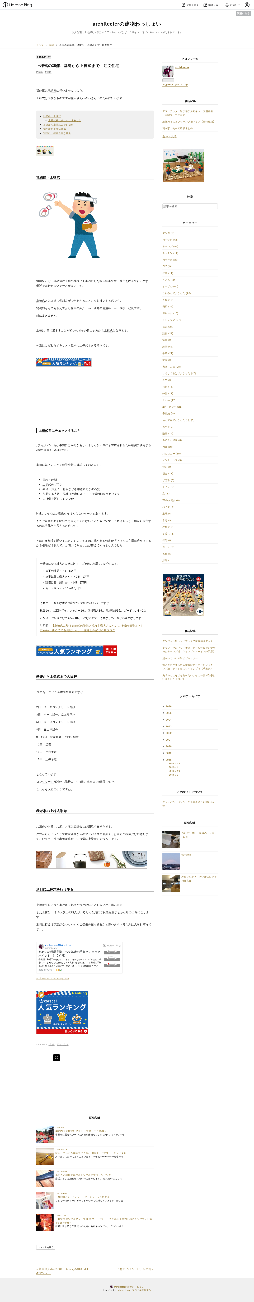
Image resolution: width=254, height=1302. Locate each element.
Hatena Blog (123, 1290)
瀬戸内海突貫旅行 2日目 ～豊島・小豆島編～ (80, 1131)
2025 (169, 712)
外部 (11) (167, 393)
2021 (169, 739)
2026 (169, 706)
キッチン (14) (170, 253)
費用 (48, 71)
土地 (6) (167, 513)
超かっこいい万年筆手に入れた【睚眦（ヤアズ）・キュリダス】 (92, 1153)
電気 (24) (167, 326)
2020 (169, 746)
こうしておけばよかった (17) (179, 373)
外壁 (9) (167, 380)
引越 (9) (167, 520)
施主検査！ (187, 855)
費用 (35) (167, 306)
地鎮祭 (52, 90)
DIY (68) (167, 266)
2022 (169, 733)
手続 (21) (167, 353)
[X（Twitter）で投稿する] (56, 1057)
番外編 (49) (169, 413)
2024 (169, 719)
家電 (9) (167, 360)
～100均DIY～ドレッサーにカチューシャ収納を (82, 1197)
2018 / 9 (173, 774)
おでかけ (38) (170, 259)
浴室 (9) (167, 340)
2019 (169, 753)
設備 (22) (167, 333)
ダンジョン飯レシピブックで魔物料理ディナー (188, 641)
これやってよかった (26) (176, 293)
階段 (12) (167, 433)
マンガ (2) (168, 233)
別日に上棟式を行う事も (57, 133)
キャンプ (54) (170, 246)
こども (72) (169, 279)
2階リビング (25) (172, 406)
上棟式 (40, 98)
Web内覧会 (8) (171, 500)
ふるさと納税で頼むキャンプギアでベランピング (83, 1175)
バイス (95, 834)
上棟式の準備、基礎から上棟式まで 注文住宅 (77, 65)
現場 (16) (167, 527)
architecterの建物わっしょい (127, 23)
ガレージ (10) (170, 313)
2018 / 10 (174, 770)
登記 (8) (167, 540)
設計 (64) (167, 346)
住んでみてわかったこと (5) (178, 420)
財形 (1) (167, 560)
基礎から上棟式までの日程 (58, 124)
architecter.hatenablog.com (52, 978)
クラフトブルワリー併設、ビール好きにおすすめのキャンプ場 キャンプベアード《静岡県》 (188, 649)
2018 (169, 759)
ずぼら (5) (168, 480)
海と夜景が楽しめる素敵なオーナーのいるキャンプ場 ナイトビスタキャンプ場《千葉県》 (188, 666)
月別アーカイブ (190, 696)
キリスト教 (66, 345)
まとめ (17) (169, 400)
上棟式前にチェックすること (64, 120)
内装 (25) (167, 446)
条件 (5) (167, 553)
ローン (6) (168, 547)
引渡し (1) (168, 533)
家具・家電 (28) (171, 366)
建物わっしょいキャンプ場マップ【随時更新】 (188, 121)
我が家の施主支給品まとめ (177, 128)
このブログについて (175, 85)
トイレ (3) (168, 487)
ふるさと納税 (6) (172, 440)
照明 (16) (167, 426)
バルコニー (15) (171, 453)
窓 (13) (166, 493)
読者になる (243, 13)
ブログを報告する (141, 1290)
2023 (169, 726)
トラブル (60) (170, 286)
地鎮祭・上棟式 (52, 116)
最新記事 (190, 101)
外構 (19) (167, 300)
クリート (64, 707)
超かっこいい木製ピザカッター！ (181, 658)
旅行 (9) (167, 466)
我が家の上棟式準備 (54, 128)
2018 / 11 (174, 767)
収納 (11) (167, 273)
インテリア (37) (171, 319)
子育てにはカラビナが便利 (135, 1269)
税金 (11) (167, 473)
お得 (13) (167, 386)
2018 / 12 (174, 763)
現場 (40, 71)
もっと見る (169, 136)
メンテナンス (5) (172, 460)
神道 (39, 345)
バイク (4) (168, 506)
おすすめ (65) (170, 239)
